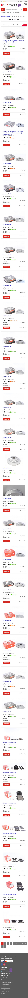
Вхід (25, 1)
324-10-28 (13, 6)
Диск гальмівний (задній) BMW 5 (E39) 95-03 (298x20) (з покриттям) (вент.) (13, 41)
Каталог (3, 993)
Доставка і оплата (5, 988)
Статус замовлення (5, 984)
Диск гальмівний (7, 72)
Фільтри (25, 24)
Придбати (6, 53)
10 (2, 946)
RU (1, 1)
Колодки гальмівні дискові (9, 742)
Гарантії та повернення (6, 989)
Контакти (20, 1)
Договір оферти (5, 991)
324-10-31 (13, 4)
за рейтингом (4, 24)
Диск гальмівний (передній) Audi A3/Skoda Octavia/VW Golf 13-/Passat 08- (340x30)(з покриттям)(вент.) (13, 133)
